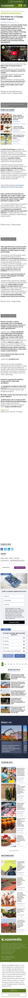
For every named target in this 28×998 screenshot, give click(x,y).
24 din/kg (6, 644)
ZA (25, 664)
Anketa (6, 629)
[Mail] (12, 549)
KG (22, 664)
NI (8, 664)
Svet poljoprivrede (16, 1)
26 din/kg (5, 648)
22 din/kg (5, 641)
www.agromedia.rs (6, 959)
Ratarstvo (5, 742)
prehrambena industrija (17, 560)
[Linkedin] (9, 549)
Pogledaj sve (14, 850)
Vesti (18, 844)
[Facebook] (2, 549)
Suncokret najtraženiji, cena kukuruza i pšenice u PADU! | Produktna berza (21, 881)
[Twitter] (5, 549)
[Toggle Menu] (25, 5)
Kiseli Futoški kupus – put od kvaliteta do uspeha (19, 137)
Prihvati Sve (14, 990)
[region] (14, 980)
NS (5, 664)
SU (14, 664)
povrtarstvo (5, 560)
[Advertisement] (14, 477)
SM (11, 664)
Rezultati (19, 656)
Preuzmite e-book (14, 622)
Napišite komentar (19, 567)
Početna (3, 11)
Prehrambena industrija (18, 11)
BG (2, 664)
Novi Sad (16, 558)
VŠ (17, 664)
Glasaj (8, 656)
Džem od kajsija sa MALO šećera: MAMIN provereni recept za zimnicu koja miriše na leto (21, 822)
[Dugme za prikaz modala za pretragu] (26, 2)
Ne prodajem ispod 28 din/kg (11, 651)
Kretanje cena (21, 887)
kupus (11, 558)
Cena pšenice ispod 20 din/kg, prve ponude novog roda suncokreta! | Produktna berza (21, 924)
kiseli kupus (4, 558)
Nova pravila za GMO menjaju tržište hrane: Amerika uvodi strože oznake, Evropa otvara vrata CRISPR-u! (21, 772)
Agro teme (8, 11)
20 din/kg (6, 638)
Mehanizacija (20, 872)
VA (20, 664)
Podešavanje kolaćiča (14, 994)
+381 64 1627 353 (9, 956)
